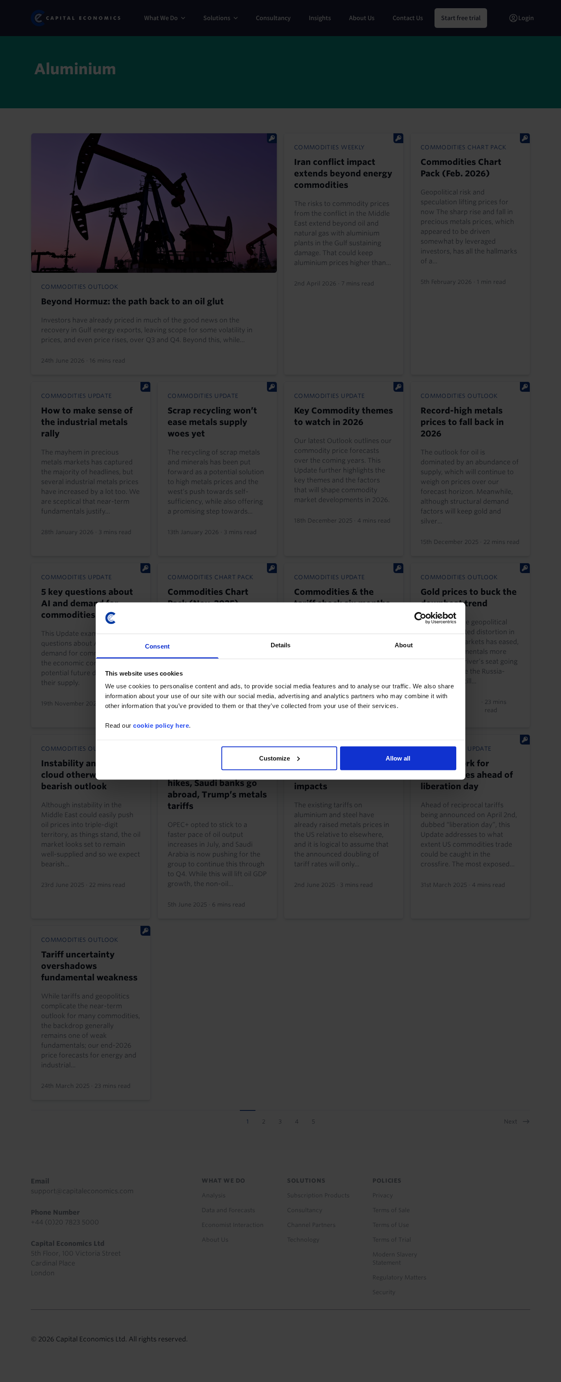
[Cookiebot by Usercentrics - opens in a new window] (420, 618)
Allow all (398, 757)
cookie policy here (161, 725)
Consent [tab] (157, 646)
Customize (274, 757)
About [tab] (404, 645)
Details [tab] (281, 645)
